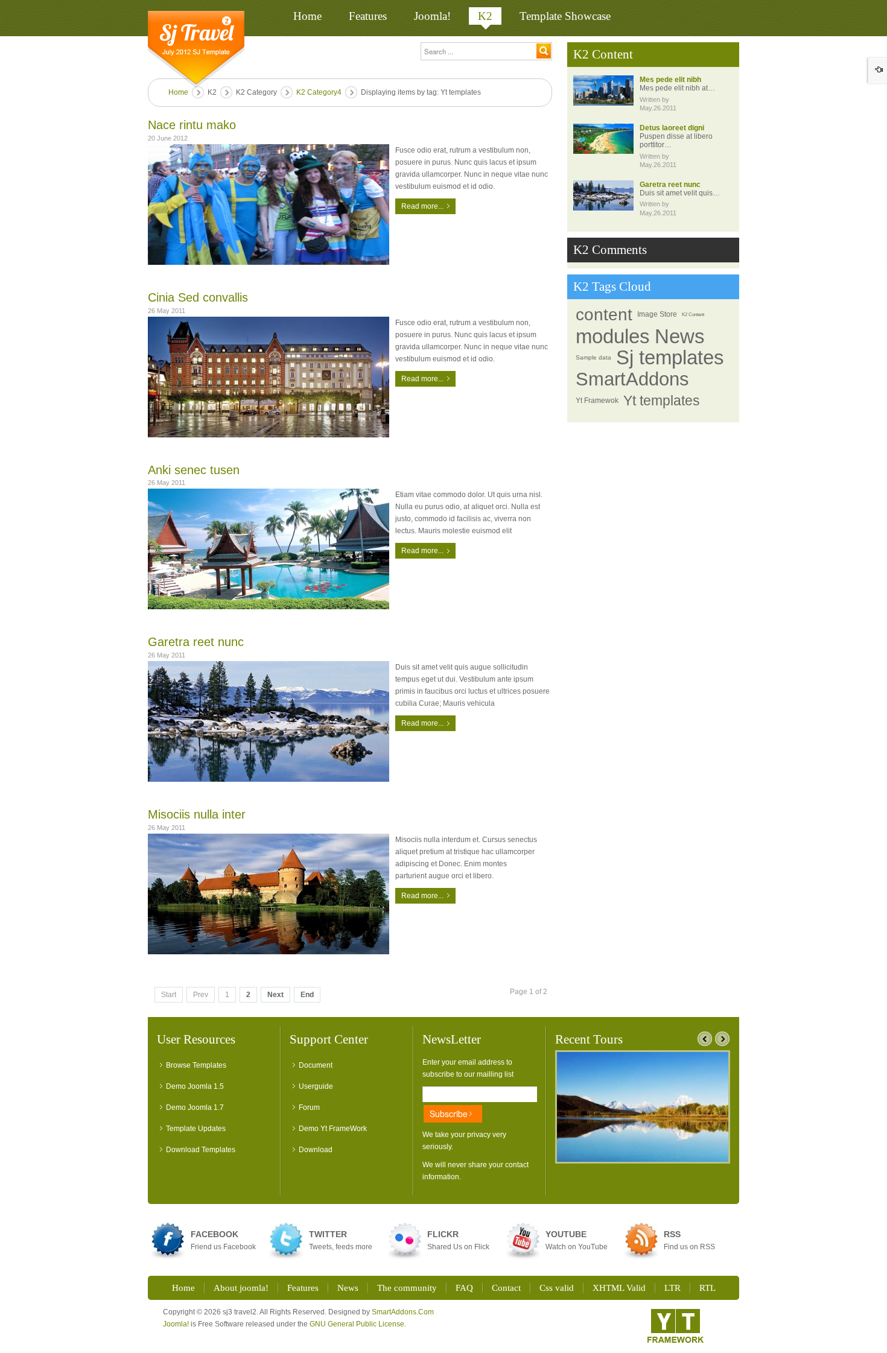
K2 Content (693, 314)
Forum (309, 1107)
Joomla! (176, 1324)
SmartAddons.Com (403, 1312)
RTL (707, 1288)
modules (613, 336)
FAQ (464, 1288)
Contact (506, 1288)
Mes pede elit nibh (670, 79)
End (307, 994)
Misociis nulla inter (197, 814)
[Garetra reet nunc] (268, 721)
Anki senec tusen (194, 470)
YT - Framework (675, 1326)
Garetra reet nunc (196, 641)
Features (303, 1288)
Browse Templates (196, 1065)
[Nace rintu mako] (268, 204)
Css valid (556, 1288)
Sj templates (670, 358)
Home (178, 92)
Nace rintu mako (192, 124)
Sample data (593, 357)
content (604, 314)
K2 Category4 (319, 92)
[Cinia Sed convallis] (268, 377)
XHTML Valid (619, 1288)
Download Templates (200, 1149)
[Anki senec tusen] (268, 549)
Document (315, 1065)
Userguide (316, 1086)
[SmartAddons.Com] (196, 49)
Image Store (657, 314)
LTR (672, 1288)
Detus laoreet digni (672, 128)
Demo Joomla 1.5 (195, 1086)
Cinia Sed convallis (198, 297)
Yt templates (661, 400)
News (680, 336)
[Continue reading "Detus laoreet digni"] (603, 139)
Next (275, 994)
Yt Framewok (597, 400)
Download (315, 1149)
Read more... (422, 206)
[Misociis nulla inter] (268, 894)
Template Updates (196, 1128)
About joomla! (241, 1288)
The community (407, 1288)
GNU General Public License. (358, 1324)
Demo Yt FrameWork (333, 1128)
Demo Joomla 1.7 (195, 1107)
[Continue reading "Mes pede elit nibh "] (603, 90)
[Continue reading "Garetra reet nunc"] (603, 195)
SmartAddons (632, 379)
